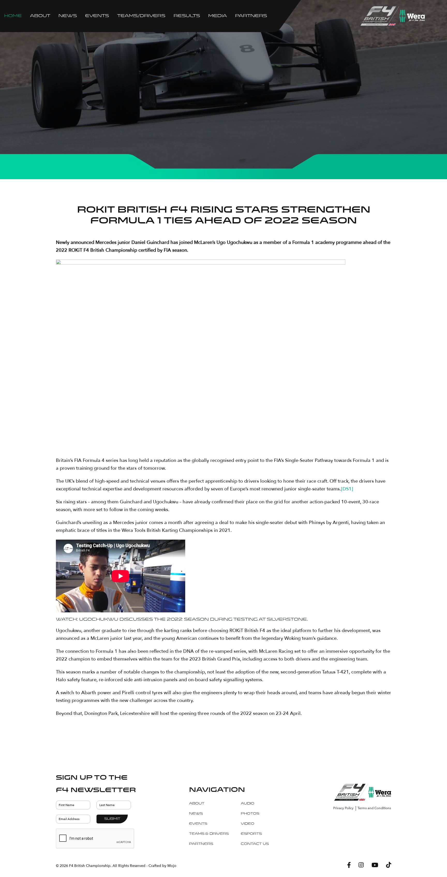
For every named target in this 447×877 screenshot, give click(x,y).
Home (13, 16)
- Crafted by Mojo (161, 865)
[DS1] (347, 489)
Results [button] (187, 16)
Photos (250, 813)
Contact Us (255, 844)
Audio (247, 803)
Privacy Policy (343, 808)
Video (247, 823)
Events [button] (97, 16)
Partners (251, 16)
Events (198, 823)
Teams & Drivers (209, 834)
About (196, 803)
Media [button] (217, 16)
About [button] (40, 16)
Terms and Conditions (374, 808)
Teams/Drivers (141, 16)
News (67, 16)
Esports (251, 834)
